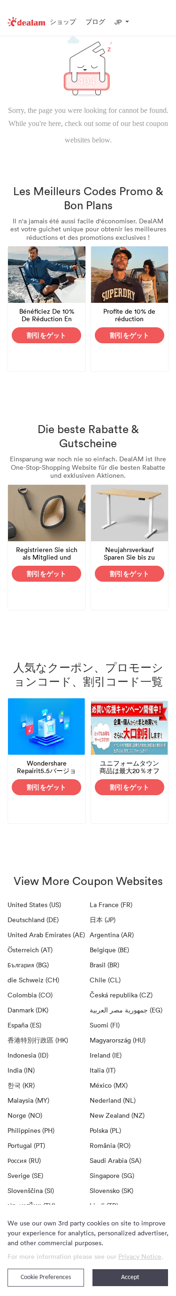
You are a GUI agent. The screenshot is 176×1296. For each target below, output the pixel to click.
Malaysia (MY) (28, 1100)
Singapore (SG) (112, 1175)
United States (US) (34, 904)
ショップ (63, 21)
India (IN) (21, 1070)
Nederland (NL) (113, 1100)
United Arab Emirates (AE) (46, 934)
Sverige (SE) (25, 1175)
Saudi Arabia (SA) (115, 1160)
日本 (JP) (102, 919)
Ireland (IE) (106, 1055)
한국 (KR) (21, 1085)
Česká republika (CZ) (121, 994)
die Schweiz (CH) (33, 979)
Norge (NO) (25, 1115)
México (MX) (109, 1085)
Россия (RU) (24, 1160)
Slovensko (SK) (111, 1190)
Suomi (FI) (105, 1024)
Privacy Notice (139, 1256)
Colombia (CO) (30, 994)
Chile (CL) (105, 979)
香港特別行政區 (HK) (38, 1039)
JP (118, 21)
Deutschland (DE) (33, 919)
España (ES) (24, 1024)
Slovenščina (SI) (31, 1190)
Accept (130, 1277)
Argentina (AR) (112, 934)
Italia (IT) (102, 1070)
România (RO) (110, 1145)
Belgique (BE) (109, 949)
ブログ (95, 21)
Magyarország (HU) (117, 1039)
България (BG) (28, 964)
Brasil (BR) (104, 964)
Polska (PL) (105, 1130)
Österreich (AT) (30, 949)
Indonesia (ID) (28, 1055)
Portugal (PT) (26, 1145)
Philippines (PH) (31, 1130)
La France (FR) (111, 904)
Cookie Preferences (46, 1277)
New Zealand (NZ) (117, 1115)
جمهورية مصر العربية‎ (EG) (126, 1009)
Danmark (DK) (28, 1009)
